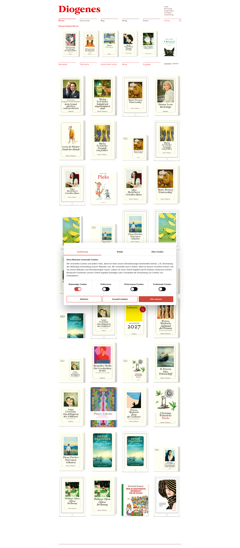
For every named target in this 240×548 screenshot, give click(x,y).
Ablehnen (84, 299)
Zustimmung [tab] (82, 252)
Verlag (124, 20)
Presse (166, 7)
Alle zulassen (156, 299)
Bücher (61, 20)
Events (145, 20)
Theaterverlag (168, 15)
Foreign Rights (169, 11)
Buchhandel (168, 9)
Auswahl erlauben (120, 299)
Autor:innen (85, 20)
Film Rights (168, 13)
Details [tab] (120, 252)
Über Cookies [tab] (158, 252)
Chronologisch (167, 63)
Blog (102, 20)
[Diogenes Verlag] (79, 9)
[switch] (106, 289)
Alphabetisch (175, 63)
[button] (60, 43)
